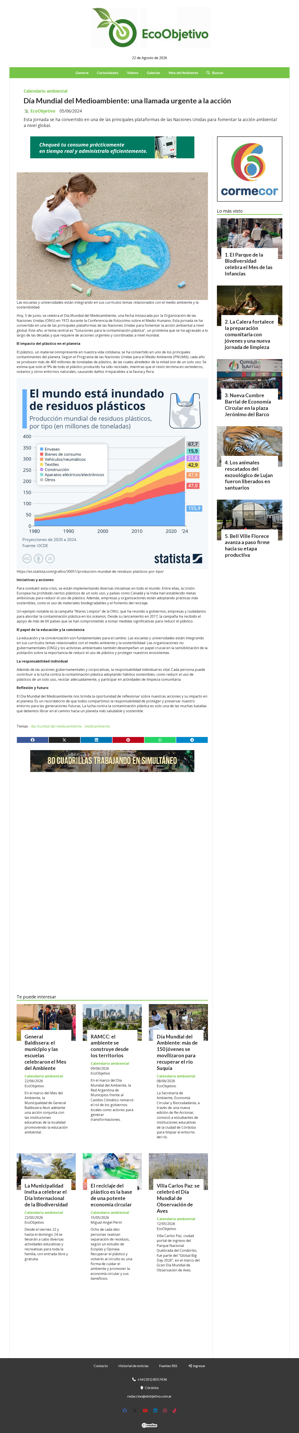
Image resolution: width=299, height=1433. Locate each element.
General (82, 73)
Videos (132, 73)
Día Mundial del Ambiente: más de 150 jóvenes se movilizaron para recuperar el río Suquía (177, 1052)
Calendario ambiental (45, 91)
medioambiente (97, 726)
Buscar (217, 73)
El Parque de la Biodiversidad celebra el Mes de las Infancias (249, 264)
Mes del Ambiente (183, 73)
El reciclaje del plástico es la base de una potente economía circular (111, 1195)
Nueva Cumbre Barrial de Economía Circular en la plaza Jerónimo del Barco (248, 404)
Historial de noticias (133, 1366)
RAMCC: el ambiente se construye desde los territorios (110, 1045)
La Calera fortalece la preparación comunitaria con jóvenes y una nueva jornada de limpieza (249, 334)
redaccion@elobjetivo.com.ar (149, 1396)
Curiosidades (107, 73)
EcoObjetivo (42, 111)
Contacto (101, 1366)
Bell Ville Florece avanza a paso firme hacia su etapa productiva (247, 545)
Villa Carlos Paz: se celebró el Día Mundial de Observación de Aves (178, 1198)
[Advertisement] (112, 816)
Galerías (153, 73)
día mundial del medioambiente (56, 726)
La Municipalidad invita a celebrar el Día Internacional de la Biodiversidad (46, 1195)
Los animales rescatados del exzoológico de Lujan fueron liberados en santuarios (249, 475)
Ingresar (198, 1366)
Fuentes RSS (168, 1366)
